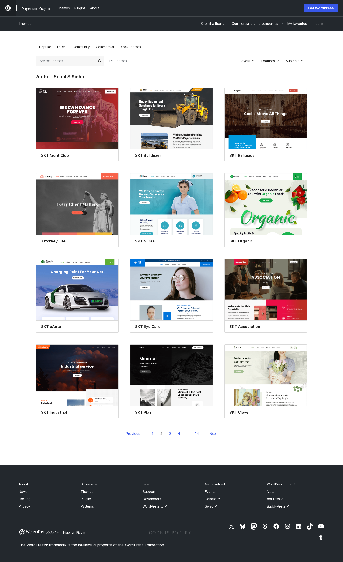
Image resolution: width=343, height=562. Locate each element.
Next (213, 433)
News (23, 492)
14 (197, 433)
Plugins (86, 499)
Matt (272, 492)
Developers (152, 499)
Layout (245, 61)
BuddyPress (278, 506)
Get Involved (215, 484)
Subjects (292, 61)
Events (210, 492)
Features (268, 61)
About (23, 484)
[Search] (99, 61)
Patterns (87, 506)
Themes (25, 23)
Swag (211, 506)
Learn (147, 484)
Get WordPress (321, 8)
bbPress (275, 499)
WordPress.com (281, 484)
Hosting (25, 499)
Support (149, 492)
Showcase (89, 484)
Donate (212, 499)
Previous (133, 433)
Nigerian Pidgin (74, 532)
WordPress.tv (155, 506)
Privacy (24, 506)
